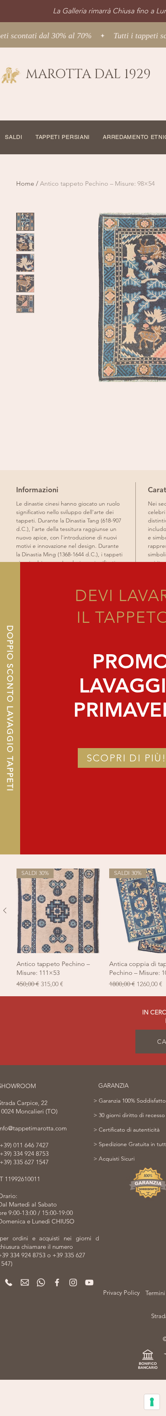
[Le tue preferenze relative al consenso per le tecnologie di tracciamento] (152, 1402)
